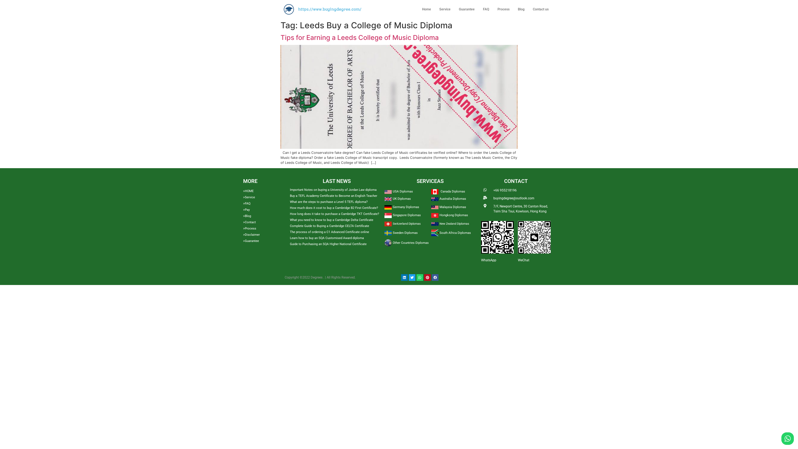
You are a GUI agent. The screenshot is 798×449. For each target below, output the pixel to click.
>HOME (248, 191)
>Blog (247, 216)
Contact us (541, 9)
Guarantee (467, 9)
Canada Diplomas (453, 191)
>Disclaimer (251, 235)
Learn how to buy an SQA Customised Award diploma (327, 238)
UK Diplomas (402, 199)
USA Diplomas (403, 191)
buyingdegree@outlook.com (513, 198)
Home (426, 9)
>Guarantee (251, 241)
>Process (249, 228)
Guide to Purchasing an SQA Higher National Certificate (328, 244)
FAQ (486, 9)
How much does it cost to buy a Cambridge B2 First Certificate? (334, 208)
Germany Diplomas (406, 207)
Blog (521, 9)
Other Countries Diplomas (411, 243)
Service (445, 9)
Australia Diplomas (453, 199)
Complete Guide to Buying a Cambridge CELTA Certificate (329, 226)
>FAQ (246, 203)
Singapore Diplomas (407, 215)
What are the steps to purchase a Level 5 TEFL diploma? (329, 202)
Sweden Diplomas (405, 233)
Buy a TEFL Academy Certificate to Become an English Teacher (333, 196)
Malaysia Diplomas (453, 207)
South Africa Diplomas (455, 233)
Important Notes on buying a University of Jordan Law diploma (333, 190)
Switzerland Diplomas (407, 223)
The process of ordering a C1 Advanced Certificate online (329, 232)
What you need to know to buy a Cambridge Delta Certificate (331, 220)
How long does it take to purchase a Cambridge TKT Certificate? (334, 214)
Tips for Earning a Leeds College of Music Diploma (360, 37)
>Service (249, 197)
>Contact (249, 222)
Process (504, 9)
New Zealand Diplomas (454, 223)
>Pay (246, 210)
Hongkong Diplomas (454, 215)
